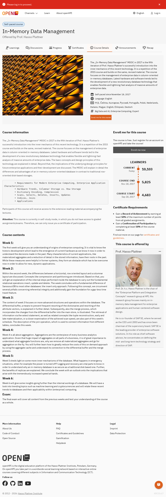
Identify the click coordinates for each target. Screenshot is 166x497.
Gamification (62, 438)
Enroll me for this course (101, 117)
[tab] (12, 48)
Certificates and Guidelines (70, 433)
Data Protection (118, 433)
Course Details (101, 47)
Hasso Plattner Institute (30, 493)
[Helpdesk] (159, 485)
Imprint (114, 428)
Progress (57, 47)
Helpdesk (61, 443)
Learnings (14, 47)
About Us (7, 428)
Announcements (127, 47)
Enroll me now (138, 149)
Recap (150, 47)
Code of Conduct (10, 433)
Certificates (78, 47)
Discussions (36, 47)
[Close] (159, 4)
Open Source (9, 438)
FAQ (58, 428)
